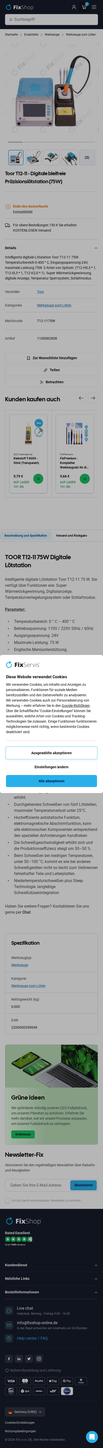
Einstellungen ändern (51, 767)
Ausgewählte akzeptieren (51, 753)
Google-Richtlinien (76, 706)
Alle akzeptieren (51, 781)
